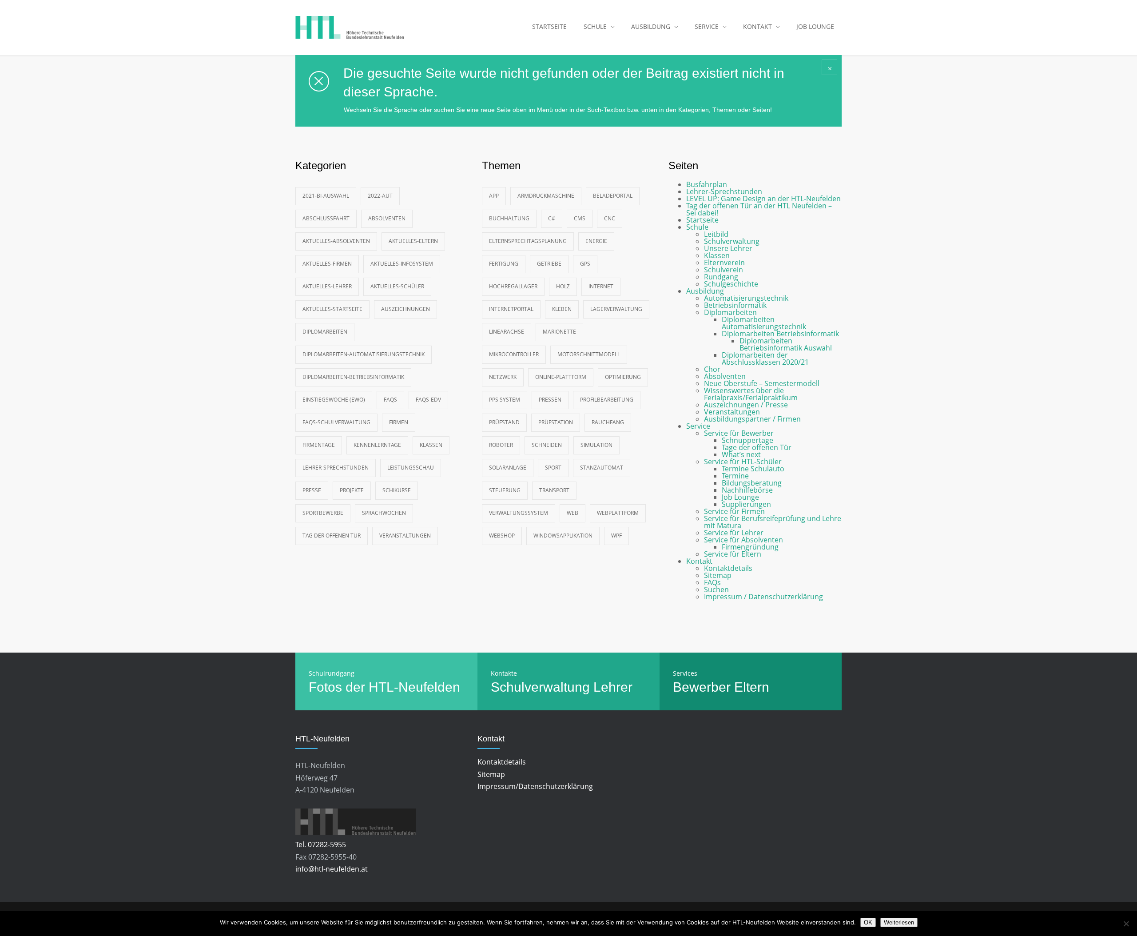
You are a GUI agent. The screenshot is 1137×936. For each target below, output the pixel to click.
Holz (563, 286)
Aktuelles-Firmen (327, 263)
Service (698, 426)
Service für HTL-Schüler (743, 461)
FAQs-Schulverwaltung (336, 422)
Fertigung (503, 263)
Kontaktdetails (728, 568)
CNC (609, 218)
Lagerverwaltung (616, 309)
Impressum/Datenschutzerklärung (535, 786)
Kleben (562, 309)
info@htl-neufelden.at (331, 869)
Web (572, 513)
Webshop (502, 535)
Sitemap (717, 575)
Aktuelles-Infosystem (401, 263)
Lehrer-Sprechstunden (335, 467)
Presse (311, 490)
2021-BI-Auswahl (325, 195)
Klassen (431, 445)
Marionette (559, 331)
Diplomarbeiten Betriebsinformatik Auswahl (785, 344)
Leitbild (716, 234)
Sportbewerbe (322, 513)
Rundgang (721, 277)
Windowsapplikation (562, 535)
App (494, 195)
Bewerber (702, 687)
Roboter (501, 445)
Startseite (702, 220)
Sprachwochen (384, 513)
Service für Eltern (732, 554)
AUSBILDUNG (650, 26)
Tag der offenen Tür (331, 535)
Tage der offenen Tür (756, 447)
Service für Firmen (734, 511)
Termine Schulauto (753, 469)
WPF (616, 535)
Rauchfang (608, 422)
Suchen (716, 589)
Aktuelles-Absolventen (336, 241)
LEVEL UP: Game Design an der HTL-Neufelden (763, 198)
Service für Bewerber (739, 433)
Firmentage (318, 445)
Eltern (751, 687)
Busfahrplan (706, 184)
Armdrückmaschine (545, 195)
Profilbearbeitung (606, 399)
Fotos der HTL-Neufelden (384, 687)
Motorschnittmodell (588, 354)
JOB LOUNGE (815, 26)
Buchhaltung (509, 218)
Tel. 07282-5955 (320, 844)
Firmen (398, 422)
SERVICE (707, 26)
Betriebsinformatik (735, 305)
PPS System (504, 399)
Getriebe (549, 263)
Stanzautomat (601, 467)
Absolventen (387, 218)
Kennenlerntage (377, 445)
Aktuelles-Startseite (332, 309)
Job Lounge (740, 497)
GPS (585, 263)
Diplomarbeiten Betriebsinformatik (780, 334)
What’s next (741, 454)
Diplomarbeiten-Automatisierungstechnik (363, 354)
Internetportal (511, 309)
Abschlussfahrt (326, 218)
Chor (712, 369)
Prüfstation (555, 422)
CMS (579, 218)
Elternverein (724, 262)
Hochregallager (513, 286)
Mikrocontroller (514, 354)
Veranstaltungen (405, 535)
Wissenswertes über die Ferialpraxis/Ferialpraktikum (751, 394)
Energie (596, 241)
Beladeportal (612, 195)
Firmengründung (750, 547)
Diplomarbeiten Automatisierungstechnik (764, 323)
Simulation (596, 445)
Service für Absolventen (743, 540)
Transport (554, 490)
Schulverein (723, 270)
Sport (553, 467)
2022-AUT (380, 195)
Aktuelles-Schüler (397, 286)
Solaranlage (507, 467)
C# (551, 218)
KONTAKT (757, 26)
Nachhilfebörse (747, 490)
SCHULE (595, 26)
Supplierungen (746, 504)
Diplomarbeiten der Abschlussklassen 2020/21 (765, 358)
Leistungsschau (410, 467)
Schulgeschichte (731, 284)
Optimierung (623, 377)
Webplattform (618, 513)
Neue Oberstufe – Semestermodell (761, 383)
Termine (735, 476)
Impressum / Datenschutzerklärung (763, 596)
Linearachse (506, 331)
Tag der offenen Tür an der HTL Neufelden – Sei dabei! (759, 209)
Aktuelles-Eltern (413, 241)
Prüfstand (504, 422)
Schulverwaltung (731, 241)
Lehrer (612, 687)
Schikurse (396, 490)
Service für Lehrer (733, 533)
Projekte (352, 490)
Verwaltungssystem (518, 513)
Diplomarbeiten (324, 331)
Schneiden (547, 445)
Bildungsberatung (752, 483)
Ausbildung (705, 291)
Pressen (550, 399)
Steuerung (505, 490)
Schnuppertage (747, 440)
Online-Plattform (560, 377)
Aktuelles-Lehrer (327, 286)
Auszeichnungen (405, 309)
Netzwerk (503, 377)
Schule (697, 227)
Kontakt (699, 561)
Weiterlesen (899, 922)
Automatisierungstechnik (746, 298)
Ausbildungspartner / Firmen (752, 419)
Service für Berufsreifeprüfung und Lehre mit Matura (772, 522)
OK (868, 922)
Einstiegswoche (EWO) (333, 399)
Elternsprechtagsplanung (528, 241)
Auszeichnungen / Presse (746, 405)
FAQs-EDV (428, 399)
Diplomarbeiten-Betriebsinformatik (353, 377)
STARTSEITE (549, 26)
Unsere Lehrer (728, 248)
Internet (600, 286)
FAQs (390, 399)
